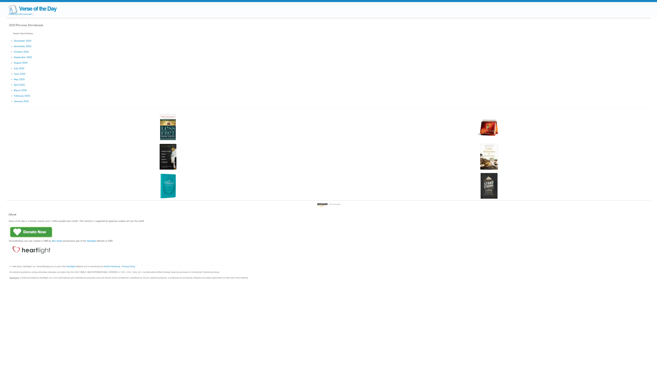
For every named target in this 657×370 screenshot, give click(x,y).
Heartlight (91, 241)
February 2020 (22, 95)
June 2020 (19, 73)
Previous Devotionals (20, 14)
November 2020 (22, 46)
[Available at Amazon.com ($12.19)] (167, 186)
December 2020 (22, 40)
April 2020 (19, 84)
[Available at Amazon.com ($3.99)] (167, 127)
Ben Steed (57, 241)
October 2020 (21, 51)
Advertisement (335, 204)
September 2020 (23, 57)
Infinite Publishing (112, 266)
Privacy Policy (128, 266)
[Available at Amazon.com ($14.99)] (167, 157)
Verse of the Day (37, 8)
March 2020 (20, 90)
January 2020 (21, 101)
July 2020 (19, 68)
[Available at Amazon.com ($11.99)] (489, 127)
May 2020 (19, 79)
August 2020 (21, 62)
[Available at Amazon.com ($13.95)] (489, 157)
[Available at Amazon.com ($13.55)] (489, 186)
